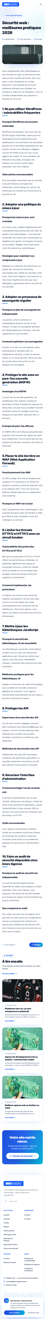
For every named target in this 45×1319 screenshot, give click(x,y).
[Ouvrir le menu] (40, 4)
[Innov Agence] (10, 4)
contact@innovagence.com (16, 1281)
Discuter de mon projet (23, 1156)
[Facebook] (6, 1201)
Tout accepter (14, 1313)
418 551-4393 (11, 1285)
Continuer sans (33, 1313)
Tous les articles (14, 15)
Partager (37, 945)
